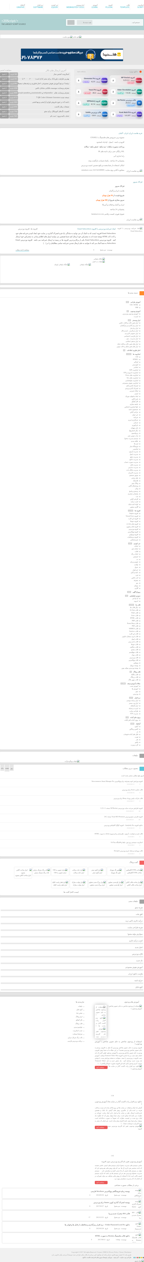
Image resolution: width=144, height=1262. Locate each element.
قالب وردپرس (134, 657)
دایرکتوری (135, 425)
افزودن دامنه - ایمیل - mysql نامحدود (110, 142)
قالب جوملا (134, 644)
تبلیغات (80, 1006)
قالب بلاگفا (134, 674)
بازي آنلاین (135, 399)
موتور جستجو (134, 475)
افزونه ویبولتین (133, 534)
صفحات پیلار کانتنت (61, 107)
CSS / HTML (134, 305)
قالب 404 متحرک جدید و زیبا (119, 1214)
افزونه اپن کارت (133, 518)
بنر (137, 731)
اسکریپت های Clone (131, 375)
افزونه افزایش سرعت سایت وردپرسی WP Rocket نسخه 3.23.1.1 (121, 808)
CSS (137, 357)
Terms (121, 1252)
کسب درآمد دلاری (136, 941)
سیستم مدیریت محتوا (131, 438)
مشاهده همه (81, 71)
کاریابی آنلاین (134, 499)
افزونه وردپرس (24, 229)
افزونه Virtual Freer (132, 516)
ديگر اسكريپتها (133, 430)
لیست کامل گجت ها (71, 892)
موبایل (136, 586)
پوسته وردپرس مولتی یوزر (130, 668)
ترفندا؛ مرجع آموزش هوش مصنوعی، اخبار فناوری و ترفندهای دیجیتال (43, 83)
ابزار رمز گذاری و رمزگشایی (129, 325)
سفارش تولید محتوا (135, 934)
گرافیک (138, 724)
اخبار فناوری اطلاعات (133, 350)
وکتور (136, 742)
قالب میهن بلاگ (133, 680)
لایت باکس (134, 578)
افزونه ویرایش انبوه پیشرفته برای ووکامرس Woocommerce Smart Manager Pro (117, 781)
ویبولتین (135, 663)
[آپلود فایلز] (77, 37)
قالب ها (138, 605)
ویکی (136, 488)
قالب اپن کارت (133, 634)
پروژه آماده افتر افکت (131, 720)
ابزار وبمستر (136, 320)
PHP (136, 307)
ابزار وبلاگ (79, 1016)
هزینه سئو (139, 907)
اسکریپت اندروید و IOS (131, 372)
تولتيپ (136, 564)
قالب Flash (134, 613)
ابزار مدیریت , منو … (131, 338)
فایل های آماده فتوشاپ (130, 734)
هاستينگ (135, 480)
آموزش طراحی (135, 302)
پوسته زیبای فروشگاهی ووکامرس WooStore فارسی (110, 1191)
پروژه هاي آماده (135, 717)
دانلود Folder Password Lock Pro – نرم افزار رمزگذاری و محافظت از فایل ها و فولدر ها (97, 1225)
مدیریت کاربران (133, 473)
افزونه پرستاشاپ (132, 537)
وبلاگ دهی (134, 483)
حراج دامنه (138, 980)
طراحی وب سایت (125, 1257)
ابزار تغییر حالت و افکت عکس (128, 323)
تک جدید (139, 961)
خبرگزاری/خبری (133, 420)
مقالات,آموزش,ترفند (133, 683)
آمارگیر (136, 362)
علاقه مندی (134, 441)
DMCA (105, 1252)
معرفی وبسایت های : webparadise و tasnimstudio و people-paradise (43, 93)
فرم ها (136, 443)
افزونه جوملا (134, 521)
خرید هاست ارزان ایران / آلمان (130, 133)
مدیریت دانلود (133, 459)
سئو (137, 691)
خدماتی (135, 422)
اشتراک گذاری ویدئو (131, 388)
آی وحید (116, 1257)
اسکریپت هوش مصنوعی (130, 383)
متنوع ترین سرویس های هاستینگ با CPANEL (107, 137)
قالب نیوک (135, 655)
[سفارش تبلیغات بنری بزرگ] (99, 259)
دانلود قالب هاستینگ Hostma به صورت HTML (112, 1236)
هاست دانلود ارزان (135, 974)
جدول (136, 567)
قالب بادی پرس (133, 641)
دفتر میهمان (134, 428)
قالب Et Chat (134, 610)
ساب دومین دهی (133, 436)
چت (137, 496)
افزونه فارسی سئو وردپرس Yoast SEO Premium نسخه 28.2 (123, 817)
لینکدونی (135, 449)
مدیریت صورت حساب (131, 462)
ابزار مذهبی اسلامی (132, 341)
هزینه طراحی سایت (135, 927)
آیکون (136, 726)
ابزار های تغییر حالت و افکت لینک (127, 344)
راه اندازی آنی (118, 156)
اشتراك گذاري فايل (132, 386)
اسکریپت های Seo (132, 378)
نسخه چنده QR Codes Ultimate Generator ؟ (52, 97)
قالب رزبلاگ (134, 677)
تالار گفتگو (135, 401)
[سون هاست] (68, 37)
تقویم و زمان (134, 562)
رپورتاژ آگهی (136, 592)
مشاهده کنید (100, 1067)
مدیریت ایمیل (134, 454)
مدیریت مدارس (133, 467)
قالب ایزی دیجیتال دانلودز (130, 636)
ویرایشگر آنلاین (133, 486)
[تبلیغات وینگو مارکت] (72, 761)
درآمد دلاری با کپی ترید (134, 921)
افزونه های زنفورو (132, 526)
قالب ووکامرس (133, 660)
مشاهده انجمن (5, 70)
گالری (136, 588)
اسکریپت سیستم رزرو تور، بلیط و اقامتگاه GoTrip (127, 842)
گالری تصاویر (134, 507)
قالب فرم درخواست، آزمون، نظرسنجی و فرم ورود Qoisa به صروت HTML (119, 834)
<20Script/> (9, 21)
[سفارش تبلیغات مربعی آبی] (85, 264)
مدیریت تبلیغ (134, 457)
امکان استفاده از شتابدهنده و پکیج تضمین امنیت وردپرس (102, 165)
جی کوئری (137, 543)
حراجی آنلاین (134, 412)
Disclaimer (127, 1252)
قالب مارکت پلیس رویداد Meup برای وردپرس (128, 798)
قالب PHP (135, 620)
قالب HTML (134, 618)
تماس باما (79, 1013)
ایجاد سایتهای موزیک (131, 396)
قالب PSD (135, 626)
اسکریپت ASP (133, 370)
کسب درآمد (134, 501)
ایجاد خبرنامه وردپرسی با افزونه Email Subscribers (96, 229)
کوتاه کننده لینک (133, 504)
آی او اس (135, 598)
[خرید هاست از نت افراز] (98, 261)
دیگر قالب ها (134, 607)
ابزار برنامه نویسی (132, 700)
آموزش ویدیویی (135, 311)
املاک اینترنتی (134, 391)
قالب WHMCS (133, 628)
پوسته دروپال (134, 665)
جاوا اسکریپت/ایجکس (131, 407)
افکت (136, 551)
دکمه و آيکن (134, 572)
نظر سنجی (134, 478)
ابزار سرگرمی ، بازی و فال (129, 331)
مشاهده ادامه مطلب (22, 250)
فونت (136, 737)
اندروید (136, 601)
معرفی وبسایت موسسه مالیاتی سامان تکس (52, 88)
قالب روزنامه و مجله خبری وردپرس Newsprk (128, 851)
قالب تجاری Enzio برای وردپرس (132, 790)
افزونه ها (34, 229)
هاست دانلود (86, 1257)
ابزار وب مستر (133, 703)
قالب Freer (134, 615)
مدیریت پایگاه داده (132, 470)
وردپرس (135, 694)
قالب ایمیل (134, 639)
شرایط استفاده (77, 1034)
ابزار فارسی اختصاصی (131, 336)
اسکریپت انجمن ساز (61, 74)
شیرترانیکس (134, 540)
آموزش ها (135, 689)
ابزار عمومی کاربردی (131, 333)
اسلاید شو (135, 549)
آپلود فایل (139, 987)
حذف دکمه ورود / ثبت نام (59, 116)
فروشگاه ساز (134, 446)
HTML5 (135, 359)
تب (137, 559)
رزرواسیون (134, 433)
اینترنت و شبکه (133, 708)
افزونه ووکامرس (133, 532)
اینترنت (136, 316)
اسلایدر (136, 367)
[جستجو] (71, 22)
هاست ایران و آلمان (116, 191)
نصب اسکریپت (77, 1030)
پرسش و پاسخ (133, 491)
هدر (137, 739)
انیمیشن (135, 556)
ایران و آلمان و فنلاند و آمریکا (113, 205)
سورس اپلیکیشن (135, 596)
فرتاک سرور (137, 182)
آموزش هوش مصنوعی (134, 967)
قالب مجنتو (134, 649)
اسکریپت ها (136, 354)
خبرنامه (135, 417)
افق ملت (139, 914)
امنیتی (136, 393)
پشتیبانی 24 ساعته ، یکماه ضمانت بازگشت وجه (106, 161)
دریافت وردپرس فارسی (75, 1041)
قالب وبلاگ (136, 672)
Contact (99, 1252)
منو (137, 583)
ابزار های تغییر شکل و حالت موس (127, 346)
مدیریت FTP (134, 713)
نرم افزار (137, 698)
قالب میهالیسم (133, 652)
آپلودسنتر (135, 365)
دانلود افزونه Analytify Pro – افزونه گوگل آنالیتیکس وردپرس (123, 825)
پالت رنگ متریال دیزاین (75, 1037)
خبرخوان (135, 570)
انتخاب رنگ (134, 554)
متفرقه (136, 580)
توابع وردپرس (78, 1027)
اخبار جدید (139, 947)
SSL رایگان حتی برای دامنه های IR (111, 151)
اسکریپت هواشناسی (131, 380)
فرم (137, 575)
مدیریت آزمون (133, 451)
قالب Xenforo (133, 631)
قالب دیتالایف (134, 647)
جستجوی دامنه (133, 409)
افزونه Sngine (133, 513)
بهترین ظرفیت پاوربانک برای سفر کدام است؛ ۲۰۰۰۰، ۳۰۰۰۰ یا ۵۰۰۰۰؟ (42, 79)
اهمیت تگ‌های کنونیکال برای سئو (56, 111)
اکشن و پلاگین (133, 729)
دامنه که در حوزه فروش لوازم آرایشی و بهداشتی (50, 102)
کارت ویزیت (134, 745)
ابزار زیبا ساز (134, 328)
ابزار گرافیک (134, 706)
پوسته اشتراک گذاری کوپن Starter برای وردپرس (112, 1202)
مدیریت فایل (134, 465)
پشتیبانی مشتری (133, 494)
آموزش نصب (134, 686)
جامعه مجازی (134, 404)
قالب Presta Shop (132, 623)
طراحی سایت (133, 711)
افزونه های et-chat (132, 524)
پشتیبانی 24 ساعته (117, 209)
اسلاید (136, 546)
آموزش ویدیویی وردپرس (130, 314)
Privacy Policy (113, 1252)
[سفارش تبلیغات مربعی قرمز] (62, 264)
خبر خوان (135, 415)
